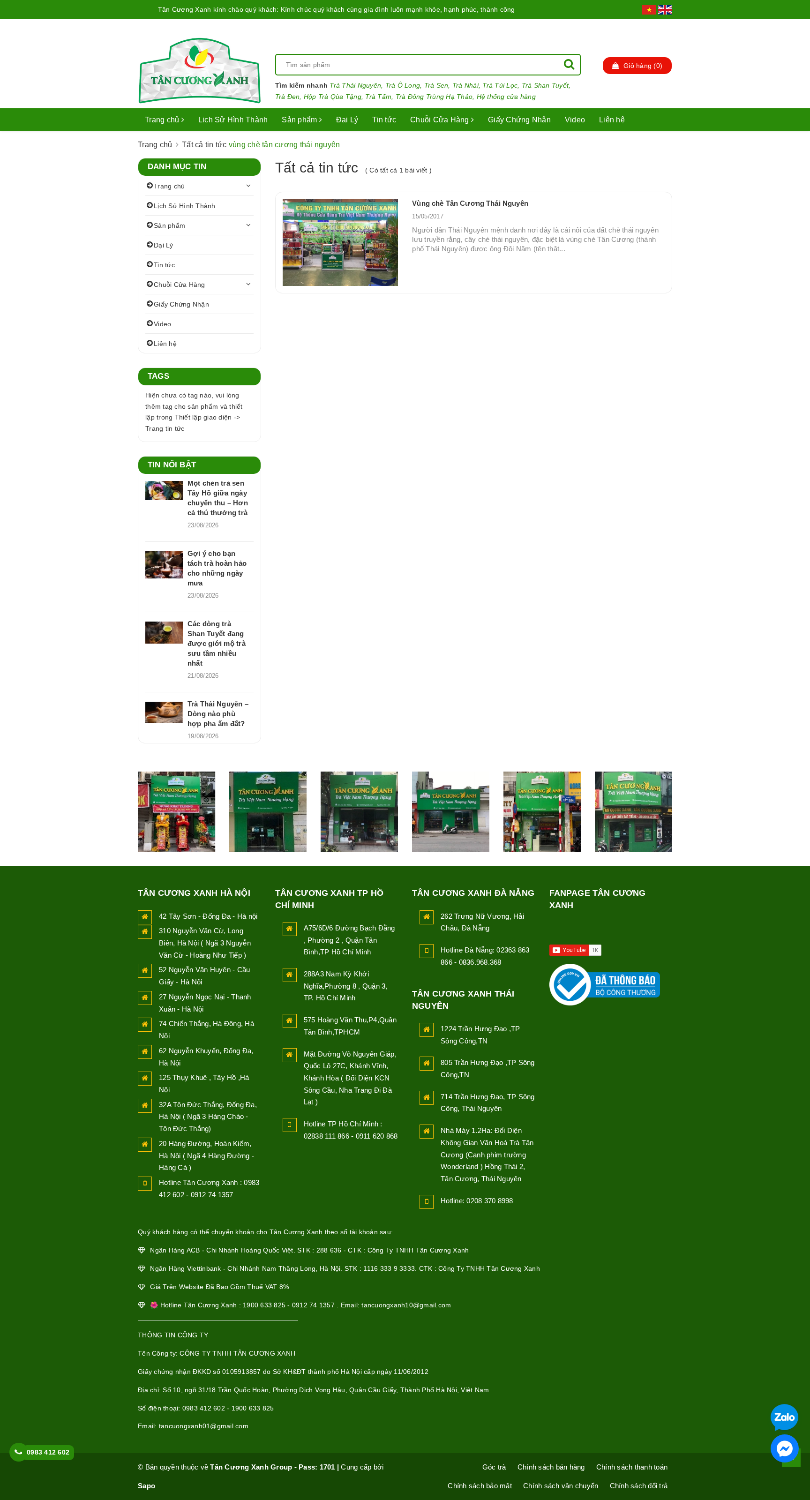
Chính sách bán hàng (551, 1467)
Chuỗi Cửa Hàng (440, 120)
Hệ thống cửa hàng (506, 96)
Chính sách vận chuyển (560, 1486)
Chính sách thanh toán (632, 1467)
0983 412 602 (48, 1452)
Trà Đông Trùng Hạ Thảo (434, 96)
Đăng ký (657, 28)
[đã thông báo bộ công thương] (604, 982)
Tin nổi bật (172, 464)
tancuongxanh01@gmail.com (203, 1426)
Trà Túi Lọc (500, 85)
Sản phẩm (300, 120)
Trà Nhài (465, 85)
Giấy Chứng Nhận (519, 120)
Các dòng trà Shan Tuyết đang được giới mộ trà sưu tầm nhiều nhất (217, 643)
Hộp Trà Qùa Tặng (332, 96)
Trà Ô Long (402, 85)
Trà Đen (287, 96)
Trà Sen (436, 85)
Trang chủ (163, 120)
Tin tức (384, 120)
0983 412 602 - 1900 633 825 (228, 1408)
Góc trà (494, 1467)
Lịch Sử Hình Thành (233, 120)
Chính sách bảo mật (480, 1486)
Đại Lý (347, 120)
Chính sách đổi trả (639, 1486)
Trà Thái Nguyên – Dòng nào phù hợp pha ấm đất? (218, 714)
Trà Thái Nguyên (355, 85)
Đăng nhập (606, 28)
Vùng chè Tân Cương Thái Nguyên (470, 203)
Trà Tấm (378, 96)
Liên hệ (612, 120)
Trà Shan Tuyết (545, 85)
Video (575, 120)
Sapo (146, 1486)
